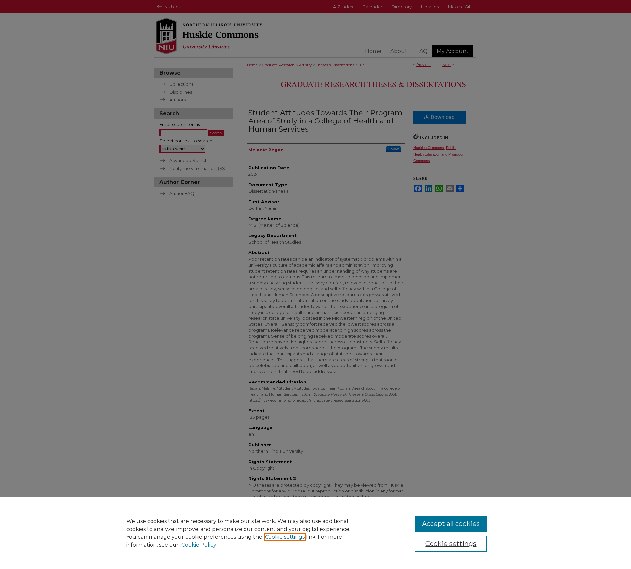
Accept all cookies (451, 524)
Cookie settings (285, 537)
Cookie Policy (198, 545)
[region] (315, 533)
